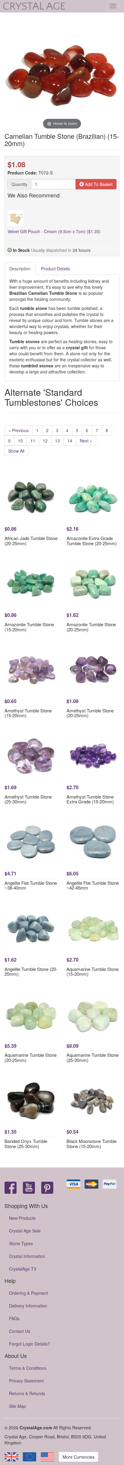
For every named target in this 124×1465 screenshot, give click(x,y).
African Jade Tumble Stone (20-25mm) (31, 540)
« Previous (18, 430)
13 (57, 441)
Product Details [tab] (55, 268)
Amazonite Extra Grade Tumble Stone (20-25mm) (92, 540)
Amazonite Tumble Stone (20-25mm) (91, 627)
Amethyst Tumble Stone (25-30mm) (28, 799)
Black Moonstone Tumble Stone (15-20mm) (91, 1143)
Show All (16, 451)
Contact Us (19, 1331)
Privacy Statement (26, 1381)
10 (20, 441)
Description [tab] (20, 268)
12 (45, 441)
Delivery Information (28, 1306)
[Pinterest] (47, 1188)
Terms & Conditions (27, 1368)
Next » (86, 441)
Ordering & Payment (28, 1293)
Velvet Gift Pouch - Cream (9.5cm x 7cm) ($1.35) (54, 231)
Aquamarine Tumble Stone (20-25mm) (31, 1057)
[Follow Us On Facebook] (11, 1188)
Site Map (17, 1406)
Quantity (19, 184)
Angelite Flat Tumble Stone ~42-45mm (93, 885)
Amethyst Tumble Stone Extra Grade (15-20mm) (90, 799)
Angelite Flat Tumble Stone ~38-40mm (31, 885)
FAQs (14, 1318)
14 (69, 441)
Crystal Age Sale (25, 1231)
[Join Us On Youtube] (29, 1188)
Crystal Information (27, 1256)
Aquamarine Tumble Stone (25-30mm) (93, 1057)
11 (32, 441)
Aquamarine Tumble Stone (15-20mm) (93, 971)
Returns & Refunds (27, 1393)
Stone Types (21, 1243)
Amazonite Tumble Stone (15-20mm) (29, 627)
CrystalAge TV (22, 1269)
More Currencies (79, 1457)
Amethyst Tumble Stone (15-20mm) (28, 713)
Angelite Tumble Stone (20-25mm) (31, 971)
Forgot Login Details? (29, 1344)
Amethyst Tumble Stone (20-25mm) (90, 713)
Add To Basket (98, 184)
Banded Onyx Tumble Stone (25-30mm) (26, 1143)
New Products (22, 1218)
